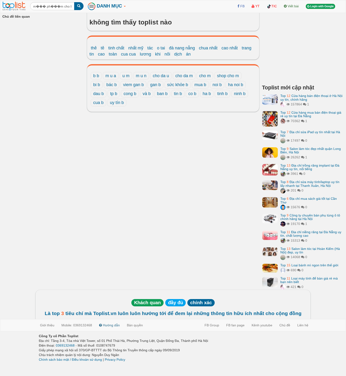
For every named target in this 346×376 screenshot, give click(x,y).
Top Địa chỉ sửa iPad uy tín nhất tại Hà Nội (310, 133)
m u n (141, 75)
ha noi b (235, 84)
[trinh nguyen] (283, 140)
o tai (161, 48)
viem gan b (133, 84)
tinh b (222, 93)
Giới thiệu (47, 325)
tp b (113, 93)
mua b (200, 84)
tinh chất (116, 48)
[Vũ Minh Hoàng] (283, 224)
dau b (98, 93)
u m (125, 75)
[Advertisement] (303, 47)
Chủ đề (284, 325)
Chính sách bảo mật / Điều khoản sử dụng (70, 359)
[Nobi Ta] (283, 207)
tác (150, 48)
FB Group (212, 325)
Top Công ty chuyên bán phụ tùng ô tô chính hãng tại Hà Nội (310, 217)
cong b (130, 93)
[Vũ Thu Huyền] (283, 121)
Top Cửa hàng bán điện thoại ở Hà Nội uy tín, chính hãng (311, 97)
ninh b (239, 93)
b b (96, 75)
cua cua (128, 54)
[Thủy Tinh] (283, 104)
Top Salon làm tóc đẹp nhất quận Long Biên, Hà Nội (310, 150)
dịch (178, 54)
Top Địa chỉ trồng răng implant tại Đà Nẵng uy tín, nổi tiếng (309, 167)
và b (147, 93)
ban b (162, 93)
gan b (155, 84)
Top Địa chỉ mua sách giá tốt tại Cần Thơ (308, 200)
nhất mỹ (135, 48)
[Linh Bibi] (283, 270)
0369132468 (65, 345)
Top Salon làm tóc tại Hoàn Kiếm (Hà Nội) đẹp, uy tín (310, 250)
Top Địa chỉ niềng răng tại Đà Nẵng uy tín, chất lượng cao (310, 233)
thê (94, 48)
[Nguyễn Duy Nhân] (283, 190)
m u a (110, 75)
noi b (217, 84)
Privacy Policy (115, 359)
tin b (178, 93)
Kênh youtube (262, 325)
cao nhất (229, 48)
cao (101, 54)
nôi (167, 54)
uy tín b (117, 102)
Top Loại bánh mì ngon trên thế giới (309, 265)
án (188, 54)
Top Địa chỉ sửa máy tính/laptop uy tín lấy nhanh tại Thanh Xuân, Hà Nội (309, 183)
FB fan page (235, 325)
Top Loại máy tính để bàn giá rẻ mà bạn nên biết (309, 280)
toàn (113, 54)
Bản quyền (135, 325)
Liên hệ (302, 325)
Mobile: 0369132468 (76, 325)
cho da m (184, 75)
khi (158, 54)
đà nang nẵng (182, 48)
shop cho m (228, 75)
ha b (207, 93)
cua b (98, 102)
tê (102, 48)
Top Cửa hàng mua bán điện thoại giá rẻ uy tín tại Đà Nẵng (310, 114)
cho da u (161, 75)
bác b (111, 84)
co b (192, 93)
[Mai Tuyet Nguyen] (283, 174)
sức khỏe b (177, 84)
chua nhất (208, 48)
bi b (96, 84)
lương (145, 54)
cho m (205, 75)
